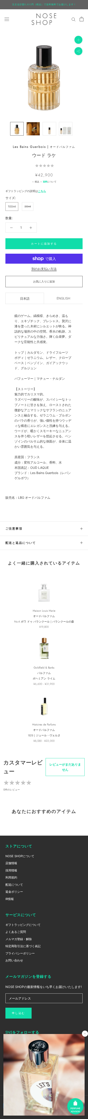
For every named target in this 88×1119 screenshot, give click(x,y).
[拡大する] (78, 40)
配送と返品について (20, 543)
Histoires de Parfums (44, 724)
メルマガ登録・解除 (18, 939)
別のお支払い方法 (44, 269)
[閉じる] (85, 1034)
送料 (45, 181)
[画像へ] (17, 129)
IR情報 (9, 899)
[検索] (74, 19)
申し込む (18, 1013)
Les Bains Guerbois (29, 146)
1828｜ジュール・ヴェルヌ (44, 735)
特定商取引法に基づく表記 (23, 946)
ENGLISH (63, 298)
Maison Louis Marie (44, 611)
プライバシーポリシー (20, 953)
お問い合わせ (14, 960)
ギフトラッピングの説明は (25, 191)
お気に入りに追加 (44, 281)
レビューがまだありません (65, 766)
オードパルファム (62, 147)
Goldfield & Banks (44, 668)
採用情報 (11, 870)
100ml (12, 206)
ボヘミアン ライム (44, 678)
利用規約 (11, 877)
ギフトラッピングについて (23, 925)
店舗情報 (11, 863)
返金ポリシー (14, 891)
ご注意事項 (13, 528)
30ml (27, 206)
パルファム (44, 673)
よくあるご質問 (15, 932)
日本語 (25, 298)
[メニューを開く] (7, 19)
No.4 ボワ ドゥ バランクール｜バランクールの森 (44, 622)
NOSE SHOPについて (19, 856)
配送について (14, 884)
